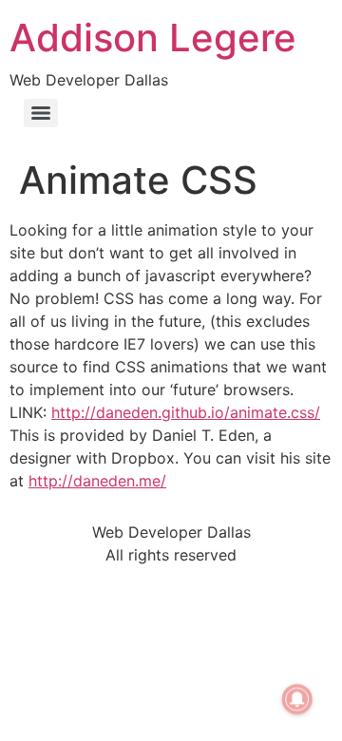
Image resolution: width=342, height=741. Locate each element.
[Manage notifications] (297, 699)
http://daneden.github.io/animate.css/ (185, 412)
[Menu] (41, 113)
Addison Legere (153, 37)
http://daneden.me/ (97, 480)
